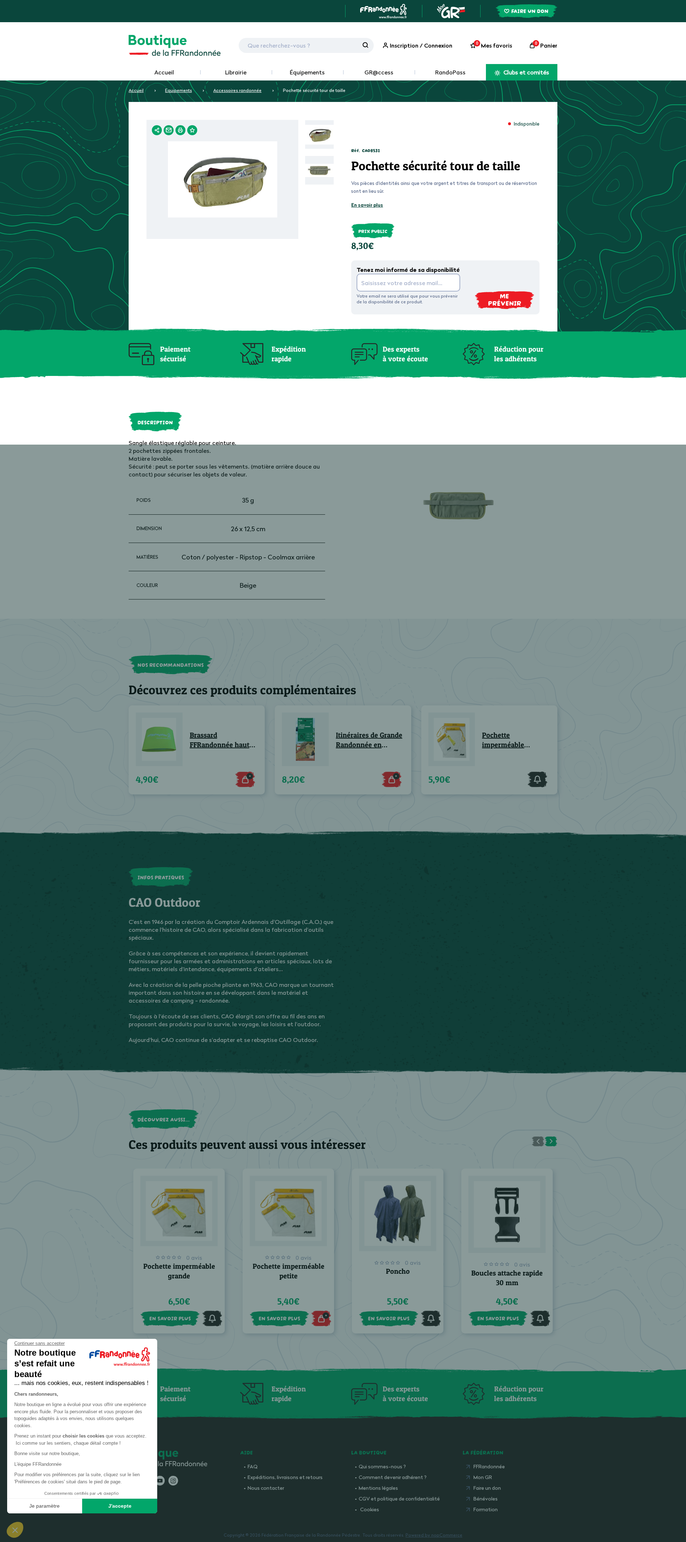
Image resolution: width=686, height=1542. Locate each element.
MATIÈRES (147, 557)
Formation (485, 1509)
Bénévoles (485, 1498)
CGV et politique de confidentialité (399, 1498)
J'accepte (119, 1506)
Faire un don (487, 1487)
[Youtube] (160, 1481)
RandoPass (450, 72)
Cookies (369, 1509)
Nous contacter (266, 1487)
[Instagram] (173, 1481)
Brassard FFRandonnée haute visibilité (221, 740)
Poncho (398, 1271)
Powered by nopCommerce (434, 1535)
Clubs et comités (525, 72)
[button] (15, 1529)
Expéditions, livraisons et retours (285, 1477)
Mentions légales (378, 1487)
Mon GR (482, 1477)
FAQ (253, 1466)
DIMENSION (149, 528)
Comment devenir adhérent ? (393, 1477)
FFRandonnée (489, 1466)
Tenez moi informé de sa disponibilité (408, 270)
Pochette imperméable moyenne (503, 740)
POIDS (143, 500)
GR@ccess (378, 72)
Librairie (236, 72)
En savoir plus (367, 205)
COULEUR (147, 585)
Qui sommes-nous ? (382, 1466)
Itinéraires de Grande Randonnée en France (369, 740)
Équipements (307, 72)
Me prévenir (504, 299)
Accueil (164, 72)
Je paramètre (44, 1506)
